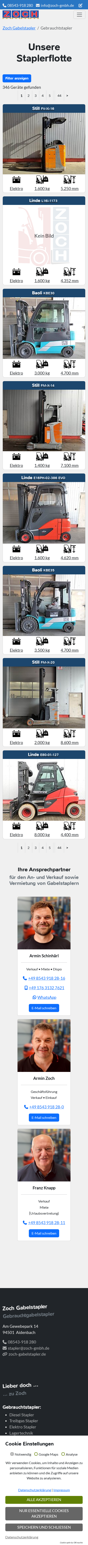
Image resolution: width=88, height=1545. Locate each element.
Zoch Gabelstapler (19, 27)
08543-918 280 (20, 5)
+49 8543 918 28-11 (46, 1222)
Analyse (72, 1454)
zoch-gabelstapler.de (27, 1354)
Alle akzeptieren (44, 1499)
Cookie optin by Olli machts (71, 1542)
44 (59, 95)
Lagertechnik (21, 1433)
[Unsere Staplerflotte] (36, 14)
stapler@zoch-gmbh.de (28, 1348)
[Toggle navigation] (79, 14)
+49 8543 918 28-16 (46, 978)
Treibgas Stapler (23, 1420)
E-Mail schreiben (44, 1008)
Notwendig (23, 1454)
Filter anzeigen (16, 78)
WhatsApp (46, 997)
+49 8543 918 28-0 (46, 1106)
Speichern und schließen (44, 1527)
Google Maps (48, 1454)
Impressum (61, 1490)
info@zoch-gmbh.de (57, 5)
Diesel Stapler (21, 1414)
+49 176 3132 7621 (46, 987)
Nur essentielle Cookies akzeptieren (44, 1513)
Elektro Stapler (22, 1426)
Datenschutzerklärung (34, 1490)
